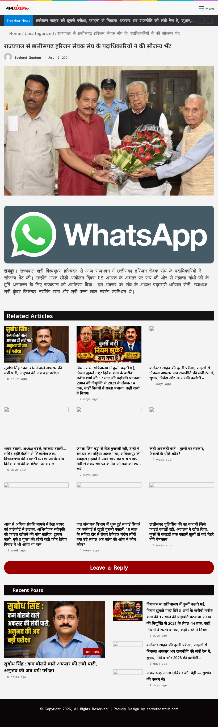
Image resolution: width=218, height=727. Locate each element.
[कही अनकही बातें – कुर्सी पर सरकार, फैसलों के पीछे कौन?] (181, 425)
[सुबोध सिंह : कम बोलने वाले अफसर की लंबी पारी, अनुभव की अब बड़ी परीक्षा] (36, 344)
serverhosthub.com (162, 709)
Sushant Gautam (27, 57)
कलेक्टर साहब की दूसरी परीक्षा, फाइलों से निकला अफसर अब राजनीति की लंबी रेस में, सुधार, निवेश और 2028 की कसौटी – (181, 372)
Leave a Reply (109, 567)
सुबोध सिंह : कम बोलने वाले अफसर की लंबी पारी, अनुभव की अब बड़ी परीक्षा (33, 370)
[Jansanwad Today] (16, 8)
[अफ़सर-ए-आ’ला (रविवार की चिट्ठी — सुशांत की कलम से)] (127, 679)
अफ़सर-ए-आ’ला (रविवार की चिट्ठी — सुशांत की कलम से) (84, 20)
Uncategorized (39, 33)
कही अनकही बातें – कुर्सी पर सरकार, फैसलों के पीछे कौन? (176, 451)
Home (14, 33)
